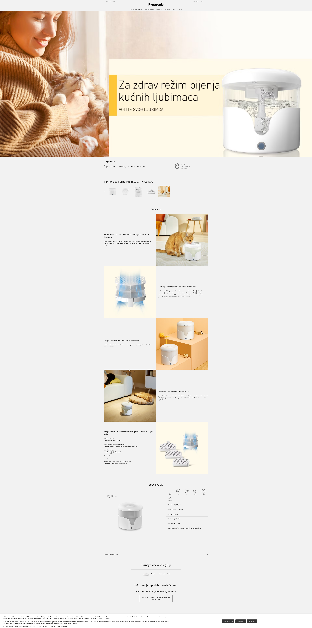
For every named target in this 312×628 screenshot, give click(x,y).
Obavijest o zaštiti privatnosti (70, 623)
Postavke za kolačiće (228, 621)
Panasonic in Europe (110, 1)
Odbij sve (240, 621)
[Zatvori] (309, 621)
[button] (112, 191)
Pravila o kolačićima (57, 623)
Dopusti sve (252, 621)
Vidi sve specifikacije (111, 555)
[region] (156, 621)
